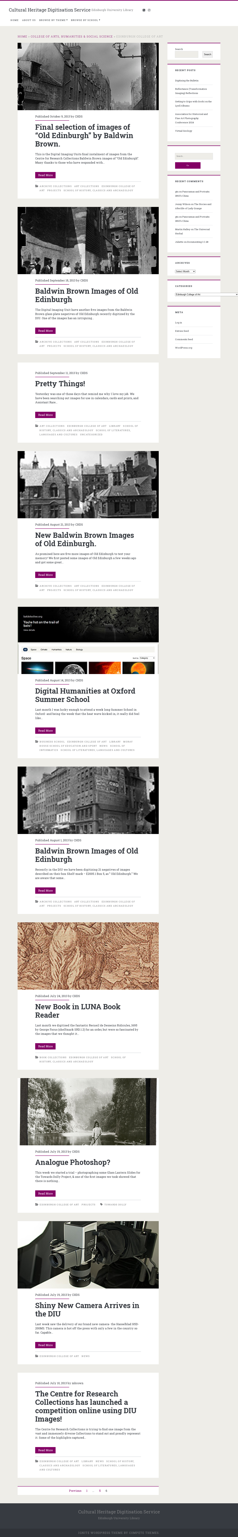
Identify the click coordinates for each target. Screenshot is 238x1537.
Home (14, 20)
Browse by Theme (52, 20)
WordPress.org (183, 347)
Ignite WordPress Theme (100, 1533)
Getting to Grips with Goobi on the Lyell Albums (193, 103)
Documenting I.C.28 (197, 241)
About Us (29, 20)
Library (115, 425)
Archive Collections (56, 186)
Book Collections (53, 1057)
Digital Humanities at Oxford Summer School (88, 640)
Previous (75, 1490)
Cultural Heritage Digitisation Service (50, 10)
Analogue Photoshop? (88, 1111)
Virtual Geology (183, 130)
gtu (176, 191)
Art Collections (86, 186)
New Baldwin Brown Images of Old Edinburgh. (88, 484)
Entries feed (182, 330)
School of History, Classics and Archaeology (98, 190)
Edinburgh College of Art (87, 425)
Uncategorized (91, 434)
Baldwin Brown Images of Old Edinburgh (88, 240)
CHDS (79, 116)
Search (179, 49)
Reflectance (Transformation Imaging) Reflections (191, 91)
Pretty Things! (60, 383)
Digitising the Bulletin (186, 80)
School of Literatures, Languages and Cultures (98, 750)
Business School (52, 741)
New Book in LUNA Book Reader (88, 956)
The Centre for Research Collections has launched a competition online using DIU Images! (86, 1406)
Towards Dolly (115, 1204)
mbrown (77, 1383)
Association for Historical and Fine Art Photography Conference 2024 (191, 118)
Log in (178, 322)
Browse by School (84, 20)
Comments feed (184, 339)
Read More (47, 175)
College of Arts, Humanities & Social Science (72, 36)
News (103, 745)
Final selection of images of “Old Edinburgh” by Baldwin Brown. (88, 76)
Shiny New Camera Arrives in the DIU (88, 1254)
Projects (54, 190)
